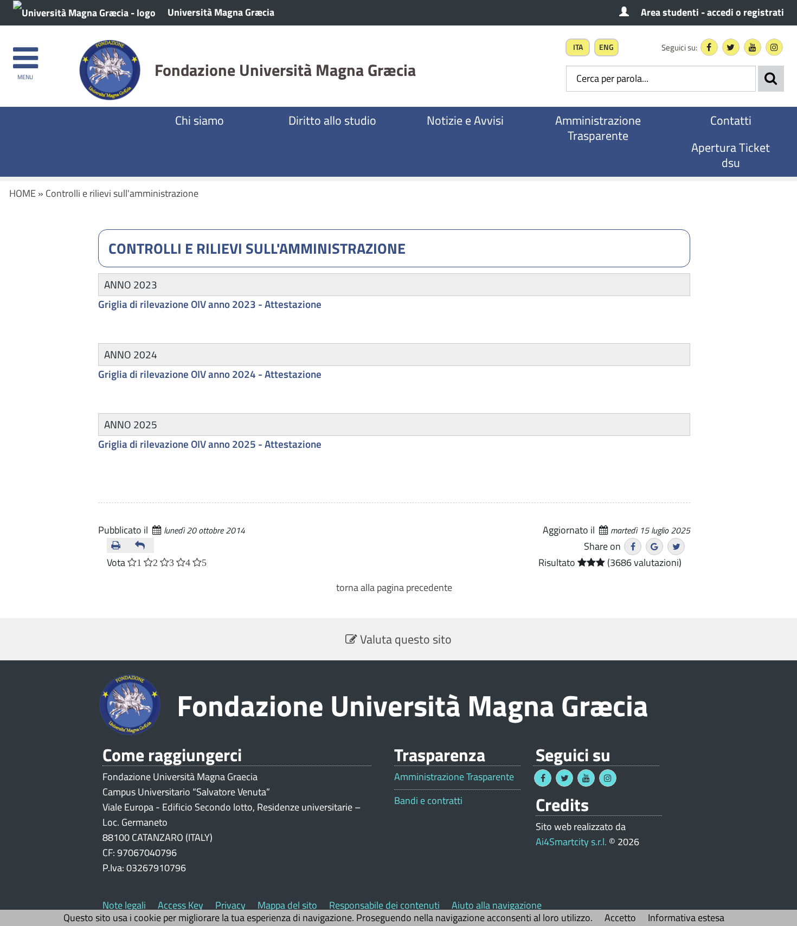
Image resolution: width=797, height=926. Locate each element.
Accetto (620, 917)
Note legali (124, 905)
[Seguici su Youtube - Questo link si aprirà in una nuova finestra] (752, 47)
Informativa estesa (686, 917)
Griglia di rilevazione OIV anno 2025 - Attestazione (210, 444)
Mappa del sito (287, 905)
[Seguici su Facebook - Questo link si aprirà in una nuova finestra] (709, 47)
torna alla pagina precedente (394, 587)
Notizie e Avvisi (465, 120)
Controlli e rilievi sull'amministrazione (122, 193)
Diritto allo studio (332, 120)
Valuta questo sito (404, 639)
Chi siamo (199, 120)
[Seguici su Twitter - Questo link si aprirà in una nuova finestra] (731, 47)
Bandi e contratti (428, 801)
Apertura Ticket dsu (730, 155)
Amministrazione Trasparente (598, 128)
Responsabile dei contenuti (384, 905)
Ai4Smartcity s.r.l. (571, 841)
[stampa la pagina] (119, 545)
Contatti (730, 120)
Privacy (230, 905)
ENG (606, 47)
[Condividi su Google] (654, 546)
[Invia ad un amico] (143, 545)
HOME (22, 193)
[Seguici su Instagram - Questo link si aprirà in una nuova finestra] (774, 47)
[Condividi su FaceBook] (632, 546)
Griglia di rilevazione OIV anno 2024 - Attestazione (210, 374)
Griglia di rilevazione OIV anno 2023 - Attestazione (210, 304)
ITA (578, 47)
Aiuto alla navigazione (497, 905)
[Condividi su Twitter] (676, 546)
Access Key (180, 905)
